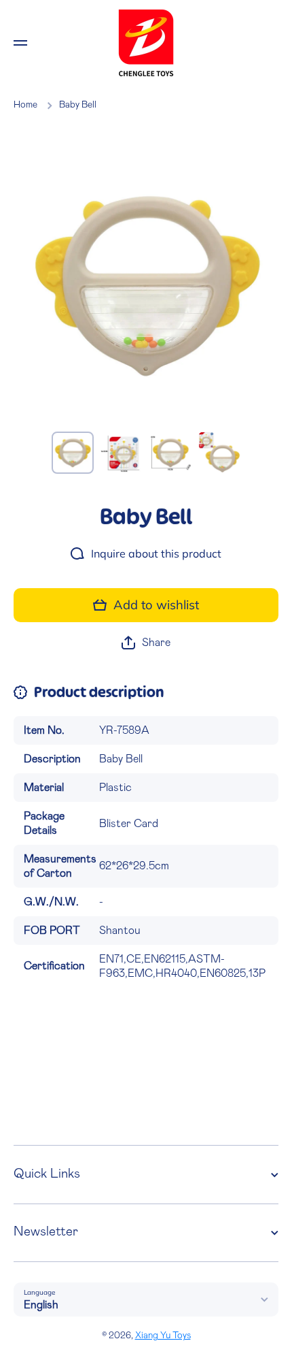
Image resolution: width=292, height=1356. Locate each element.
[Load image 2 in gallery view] (122, 453)
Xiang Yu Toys (163, 1335)
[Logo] (146, 43)
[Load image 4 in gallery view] (219, 453)
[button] (146, 643)
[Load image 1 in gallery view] (73, 453)
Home (25, 105)
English (41, 1305)
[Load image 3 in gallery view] (170, 453)
